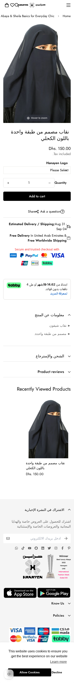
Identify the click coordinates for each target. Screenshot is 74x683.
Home (67, 16)
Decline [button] (57, 672)
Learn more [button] (58, 661)
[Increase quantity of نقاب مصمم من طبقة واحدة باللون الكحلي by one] (8, 183)
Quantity (60, 182)
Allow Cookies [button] (30, 672)
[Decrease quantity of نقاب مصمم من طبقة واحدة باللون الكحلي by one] (49, 183)
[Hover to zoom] (37, 72)
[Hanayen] (31, 5)
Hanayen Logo (57, 163)
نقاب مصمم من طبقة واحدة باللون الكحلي (45, 465)
